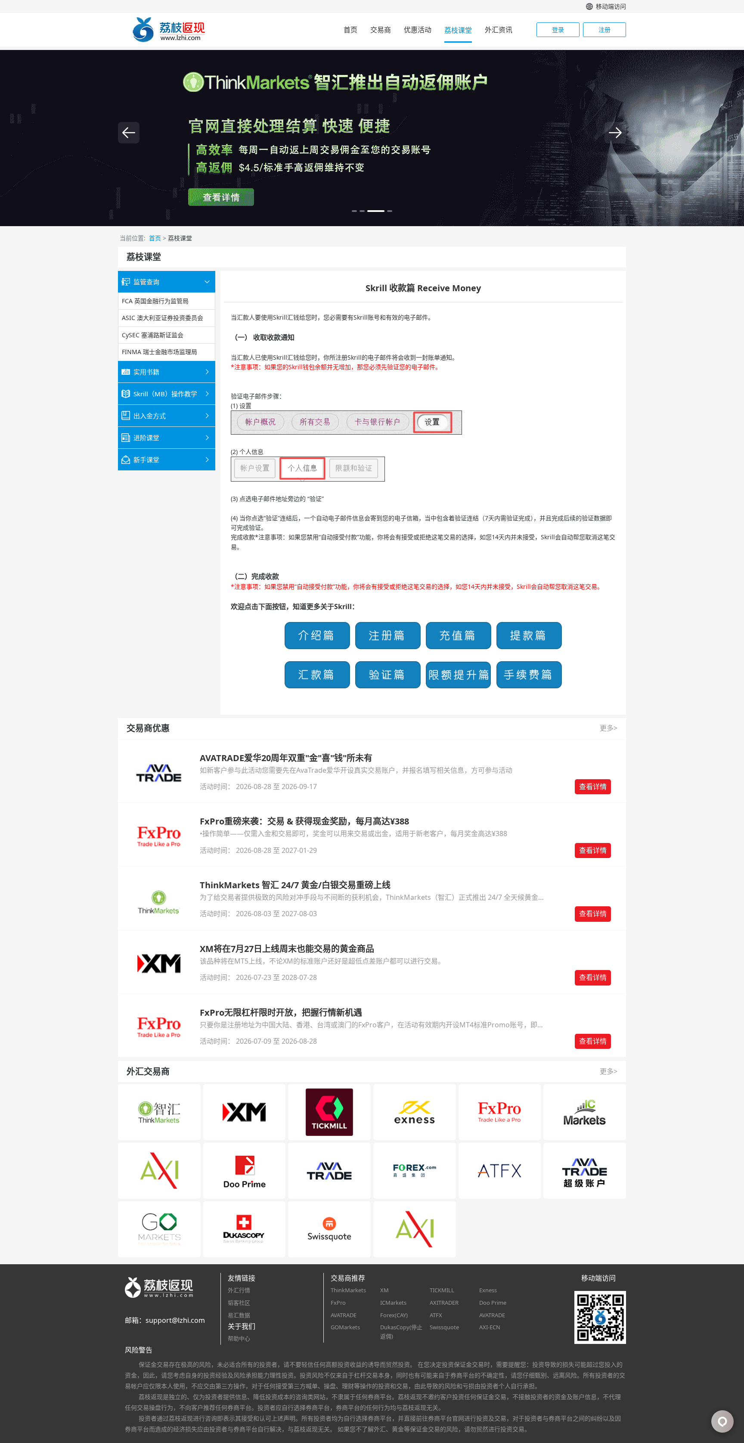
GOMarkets (345, 1327)
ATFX (436, 1315)
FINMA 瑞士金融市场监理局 (159, 352)
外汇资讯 (498, 29)
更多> (608, 728)
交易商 (380, 29)
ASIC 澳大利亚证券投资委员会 (162, 318)
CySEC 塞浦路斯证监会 (152, 335)
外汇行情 (239, 1290)
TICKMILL (442, 1290)
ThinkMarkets (348, 1290)
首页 (350, 29)
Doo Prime (492, 1302)
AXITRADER (444, 1302)
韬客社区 (239, 1302)
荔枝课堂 (458, 30)
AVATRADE (343, 1315)
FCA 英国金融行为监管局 (155, 301)
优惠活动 (417, 29)
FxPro (338, 1302)
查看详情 (593, 786)
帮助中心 (239, 1338)
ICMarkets (393, 1302)
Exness (488, 1290)
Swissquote (444, 1327)
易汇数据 (239, 1315)
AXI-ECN (489, 1327)
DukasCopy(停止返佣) (401, 1331)
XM (384, 1290)
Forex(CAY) (394, 1315)
